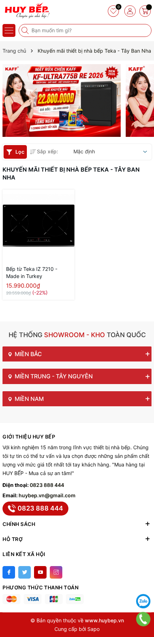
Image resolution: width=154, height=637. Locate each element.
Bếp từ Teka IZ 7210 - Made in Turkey (31, 272)
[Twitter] (24, 572)
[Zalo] (143, 601)
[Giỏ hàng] (145, 11)
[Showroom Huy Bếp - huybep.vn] (27, 11)
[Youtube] (40, 572)
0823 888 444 (47, 485)
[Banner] (62, 100)
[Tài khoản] (130, 11)
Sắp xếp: (47, 151)
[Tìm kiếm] (26, 30)
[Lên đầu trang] (143, 583)
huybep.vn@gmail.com (47, 495)
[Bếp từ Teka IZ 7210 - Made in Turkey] (38, 226)
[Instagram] (56, 572)
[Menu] (9, 30)
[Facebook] (9, 572)
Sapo (93, 629)
